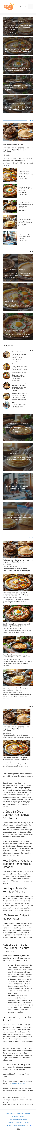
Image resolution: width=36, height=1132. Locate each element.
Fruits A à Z (8, 1125)
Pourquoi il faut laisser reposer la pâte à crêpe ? (17, 1101)
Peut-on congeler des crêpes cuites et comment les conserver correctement (18, 518)
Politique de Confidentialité (18, 1120)
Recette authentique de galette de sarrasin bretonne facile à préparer (18, 88)
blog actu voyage (18, 1083)
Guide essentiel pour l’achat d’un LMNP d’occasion (25, 236)
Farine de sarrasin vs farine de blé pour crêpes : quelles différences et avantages (18, 27)
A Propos (20, 1114)
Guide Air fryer (10, 1114)
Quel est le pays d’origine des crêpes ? (18, 1104)
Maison (18, 482)
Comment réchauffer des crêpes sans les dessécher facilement (17, 108)
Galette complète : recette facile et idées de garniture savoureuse (17, 69)
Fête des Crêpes (10, 45)
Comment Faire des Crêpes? (15, 1097)
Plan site (27, 1114)
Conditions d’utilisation (14, 1122)
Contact (26, 1122)
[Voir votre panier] (20, 6)
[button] (25, 6)
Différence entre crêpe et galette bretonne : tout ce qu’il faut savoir (18, 50)
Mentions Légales (18, 1116)
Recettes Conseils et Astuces (15, 21)
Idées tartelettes (19, 1125)
